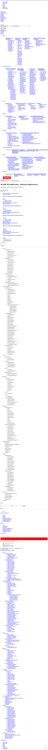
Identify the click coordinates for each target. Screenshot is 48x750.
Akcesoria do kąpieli (33, 108)
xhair (3, 511)
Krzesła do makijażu (27, 166)
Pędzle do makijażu (38, 118)
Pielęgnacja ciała (7, 356)
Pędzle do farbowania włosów (33, 69)
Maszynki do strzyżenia (11, 77)
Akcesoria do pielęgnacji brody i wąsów (19, 175)
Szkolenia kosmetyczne (7, 519)
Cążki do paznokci (27, 134)
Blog (4, 5)
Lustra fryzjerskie (23, 87)
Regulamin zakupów (6, 529)
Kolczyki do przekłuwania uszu (22, 105)
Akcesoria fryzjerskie (21, 69)
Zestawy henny (12, 119)
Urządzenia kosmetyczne (7, 147)
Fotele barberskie (41, 158)
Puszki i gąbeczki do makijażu (11, 401)
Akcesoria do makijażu (36, 116)
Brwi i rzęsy (9, 116)
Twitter (5, 550)
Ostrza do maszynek (13, 99)
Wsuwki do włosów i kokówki (32, 87)
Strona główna (3, 187)
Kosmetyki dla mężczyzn (10, 174)
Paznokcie (5, 130)
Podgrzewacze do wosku (12, 107)
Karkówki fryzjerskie (23, 81)
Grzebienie (43, 78)
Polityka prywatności (7, 530)
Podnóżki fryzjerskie (13, 168)
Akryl (9, 134)
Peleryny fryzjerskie (23, 92)
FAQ (4, 525)
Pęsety (10, 128)
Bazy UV (10, 135)
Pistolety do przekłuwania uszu (22, 108)
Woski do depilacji (10, 105)
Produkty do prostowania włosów (39, 41)
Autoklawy (9, 149)
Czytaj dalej (5, 230)
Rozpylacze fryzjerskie (33, 81)
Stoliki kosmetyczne (27, 160)
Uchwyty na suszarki (13, 90)
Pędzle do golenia (43, 174)
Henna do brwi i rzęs (10, 379)
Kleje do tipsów (12, 136)
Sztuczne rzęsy (12, 127)
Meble (4, 154)
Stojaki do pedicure (27, 162)
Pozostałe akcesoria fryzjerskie (33, 93)
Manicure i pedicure (11, 132)
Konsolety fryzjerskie (11, 162)
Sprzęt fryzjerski (11, 68)
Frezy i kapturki (26, 140)
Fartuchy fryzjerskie (23, 75)
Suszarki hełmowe (10, 82)
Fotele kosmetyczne (27, 158)
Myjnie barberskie (10, 487)
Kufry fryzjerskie (23, 85)
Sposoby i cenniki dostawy (8, 528)
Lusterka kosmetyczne (39, 121)
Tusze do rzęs (11, 126)
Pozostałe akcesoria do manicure (31, 143)
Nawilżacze (11, 84)
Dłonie (39, 103)
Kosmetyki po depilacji (11, 111)
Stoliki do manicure (27, 161)
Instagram (9, 550)
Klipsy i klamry (22, 83)
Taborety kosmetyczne (25, 165)
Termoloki (11, 80)
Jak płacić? (5, 527)
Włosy (4, 35)
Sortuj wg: (2, 190)
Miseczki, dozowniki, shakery (23, 89)
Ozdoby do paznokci (13, 141)
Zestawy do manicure (28, 142)
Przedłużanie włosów (33, 72)
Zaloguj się (5, 7)
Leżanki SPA (25, 168)
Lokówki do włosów (11, 75)
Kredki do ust (24, 119)
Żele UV (10, 144)
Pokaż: (1, 191)
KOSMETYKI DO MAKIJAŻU (22, 117)
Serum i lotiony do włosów (11, 47)
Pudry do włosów (20, 60)
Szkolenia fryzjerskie (7, 518)
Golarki (10, 79)
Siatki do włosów (32, 83)
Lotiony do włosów (11, 564)
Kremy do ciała (33, 106)
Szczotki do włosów (43, 80)
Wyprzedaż (4, 500)
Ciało (4, 101)
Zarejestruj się (5, 8)
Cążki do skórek (26, 135)
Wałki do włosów (32, 85)
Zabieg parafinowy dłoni (42, 106)
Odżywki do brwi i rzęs (10, 386)
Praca (4, 517)
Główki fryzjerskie (23, 79)
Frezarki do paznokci (28, 139)
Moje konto (5, 2)
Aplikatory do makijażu (39, 117)
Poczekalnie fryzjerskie (11, 167)
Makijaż (4, 113)
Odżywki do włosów (11, 43)
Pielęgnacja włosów (9, 39)
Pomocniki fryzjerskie (14, 169)
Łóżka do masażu (26, 167)
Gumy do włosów (20, 41)
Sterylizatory (7, 451)
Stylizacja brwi (12, 123)
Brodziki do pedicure (27, 163)
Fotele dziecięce (12, 160)
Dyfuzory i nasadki (13, 92)
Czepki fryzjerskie (23, 71)
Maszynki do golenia (37, 174)
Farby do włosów (27, 41)
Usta (5, 394)
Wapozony (6, 452)
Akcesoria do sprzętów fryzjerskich (11, 87)
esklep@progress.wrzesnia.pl (10, 545)
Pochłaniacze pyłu (7, 449)
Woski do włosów (20, 62)
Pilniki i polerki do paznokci (29, 138)
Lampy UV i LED (12, 139)
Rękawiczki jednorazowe (33, 79)
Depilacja (8, 103)
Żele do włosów (20, 64)
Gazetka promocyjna (6, 520)
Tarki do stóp (26, 141)
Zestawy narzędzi (42, 75)
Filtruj (24, 505)
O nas (4, 4)
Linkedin (12, 550)
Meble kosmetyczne (25, 157)
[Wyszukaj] (30, 26)
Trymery (10, 78)
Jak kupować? (5, 526)
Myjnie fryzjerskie (13, 158)
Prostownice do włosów (12, 72)
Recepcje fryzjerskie (13, 164)
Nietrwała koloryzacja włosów (28, 43)
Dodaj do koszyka (8, 200)
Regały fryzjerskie (13, 165)
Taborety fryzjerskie (13, 163)
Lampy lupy (29, 150)
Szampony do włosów (11, 41)
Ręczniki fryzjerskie (33, 77)
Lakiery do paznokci (13, 137)
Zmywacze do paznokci (14, 145)
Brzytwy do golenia (30, 174)
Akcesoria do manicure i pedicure (29, 132)
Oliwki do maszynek (13, 97)
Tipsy (9, 142)
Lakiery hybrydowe (13, 138)
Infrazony (11, 83)
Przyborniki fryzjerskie (33, 75)
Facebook (2, 550)
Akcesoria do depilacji (11, 109)
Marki (4, 6)
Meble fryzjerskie (11, 157)
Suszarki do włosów (11, 70)
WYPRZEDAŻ (7, 177)
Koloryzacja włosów (26, 39)
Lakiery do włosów (10, 262)
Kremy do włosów (10, 261)
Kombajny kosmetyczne (23, 150)
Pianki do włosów (20, 55)
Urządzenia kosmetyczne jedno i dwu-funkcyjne (16, 151)
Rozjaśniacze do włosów (10, 279)
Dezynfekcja (23, 72)
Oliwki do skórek (12, 140)
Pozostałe (27, 48)
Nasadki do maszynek (13, 95)
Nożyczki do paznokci (28, 136)
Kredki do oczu (25, 118)
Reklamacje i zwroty (6, 531)
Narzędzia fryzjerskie (41, 69)
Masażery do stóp (33, 150)
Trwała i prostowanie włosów (9, 282)
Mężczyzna (5, 171)
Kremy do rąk (43, 104)
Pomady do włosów (10, 268)
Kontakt (4, 516)
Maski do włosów (10, 45)
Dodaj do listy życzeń (7, 201)
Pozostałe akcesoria (38, 122)
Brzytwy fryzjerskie (43, 77)
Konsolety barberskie (39, 160)
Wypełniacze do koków (33, 90)
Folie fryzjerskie (23, 77)
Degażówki (43, 72)
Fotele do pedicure (27, 159)
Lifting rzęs (11, 122)
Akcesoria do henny (10, 382)
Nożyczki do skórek (27, 137)
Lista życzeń (5, 3)
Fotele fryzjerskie (13, 159)
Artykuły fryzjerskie (6, 66)
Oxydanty (27, 45)
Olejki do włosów (10, 50)
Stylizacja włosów (18, 39)
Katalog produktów (6, 521)
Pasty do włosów (20, 52)
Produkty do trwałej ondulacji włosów (41, 44)
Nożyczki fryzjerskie (43, 71)
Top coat (10, 143)
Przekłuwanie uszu (21, 103)
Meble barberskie (39, 157)
